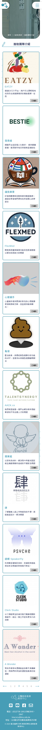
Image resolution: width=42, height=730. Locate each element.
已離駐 (34, 101)
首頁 (9, 35)
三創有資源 (17, 35)
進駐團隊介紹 (29, 35)
